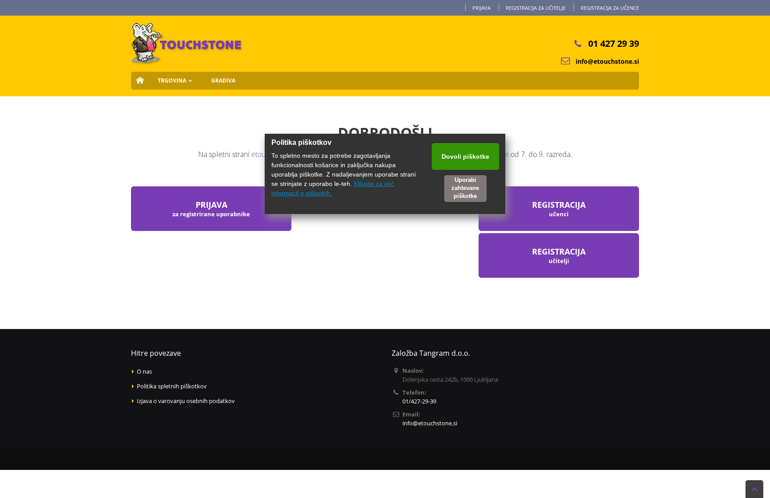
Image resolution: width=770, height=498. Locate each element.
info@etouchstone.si (607, 61)
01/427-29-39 (419, 401)
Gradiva (223, 80)
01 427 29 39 (613, 43)
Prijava (481, 7)
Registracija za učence (610, 7)
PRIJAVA (211, 208)
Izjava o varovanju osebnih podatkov (186, 401)
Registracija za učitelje (535, 7)
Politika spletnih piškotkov (172, 386)
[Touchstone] (186, 28)
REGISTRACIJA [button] (559, 208)
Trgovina (172, 80)
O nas (144, 371)
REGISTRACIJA (559, 255)
